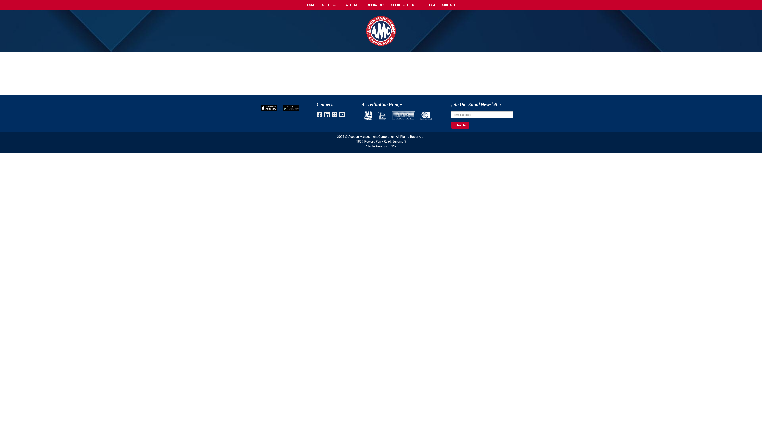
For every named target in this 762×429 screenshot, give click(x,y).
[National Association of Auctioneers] (368, 115)
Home (311, 5)
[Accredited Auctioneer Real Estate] (404, 115)
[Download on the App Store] (269, 108)
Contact (449, 5)
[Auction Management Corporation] (381, 31)
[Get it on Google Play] (291, 108)
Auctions (329, 5)
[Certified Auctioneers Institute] (426, 115)
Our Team (428, 5)
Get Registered (402, 5)
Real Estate (351, 5)
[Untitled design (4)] (382, 115)
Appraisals (376, 5)
